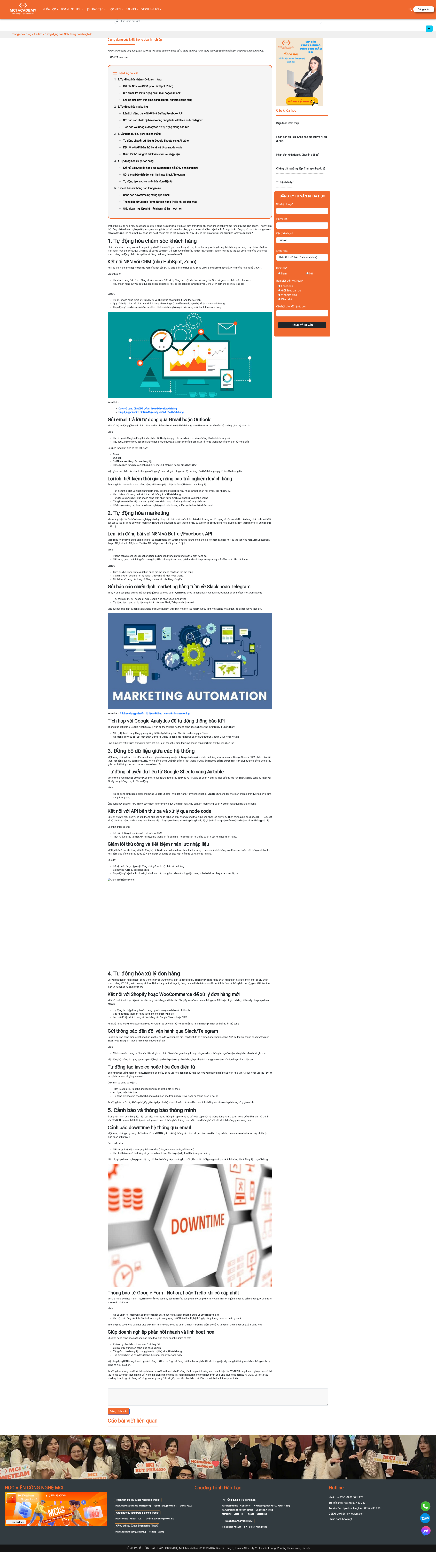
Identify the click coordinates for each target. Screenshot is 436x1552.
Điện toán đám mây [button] (287, 123)
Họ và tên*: (282, 218)
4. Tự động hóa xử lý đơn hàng (135, 161)
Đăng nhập (423, 9)
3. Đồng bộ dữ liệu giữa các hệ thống (139, 133)
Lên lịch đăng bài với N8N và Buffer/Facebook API (153, 113)
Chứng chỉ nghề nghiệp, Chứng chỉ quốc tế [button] (300, 168)
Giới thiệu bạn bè (291, 290)
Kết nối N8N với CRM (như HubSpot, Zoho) (148, 86)
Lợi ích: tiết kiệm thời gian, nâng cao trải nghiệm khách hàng (157, 99)
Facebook (287, 286)
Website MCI (289, 295)
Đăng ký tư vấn (302, 325)
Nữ (311, 273)
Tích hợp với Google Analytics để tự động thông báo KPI (156, 127)
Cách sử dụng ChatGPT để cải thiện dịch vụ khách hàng (148, 408)
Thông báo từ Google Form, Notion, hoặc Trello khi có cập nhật (160, 201)
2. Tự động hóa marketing (133, 106)
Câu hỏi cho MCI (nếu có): (291, 306)
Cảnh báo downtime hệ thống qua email (146, 195)
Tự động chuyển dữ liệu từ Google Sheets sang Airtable (156, 140)
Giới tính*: (281, 268)
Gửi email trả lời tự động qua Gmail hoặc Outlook (152, 93)
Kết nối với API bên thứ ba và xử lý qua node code (152, 147)
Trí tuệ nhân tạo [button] (285, 182)
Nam (284, 273)
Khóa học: (282, 250)
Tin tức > (39, 34)
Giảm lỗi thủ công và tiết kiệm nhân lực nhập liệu (151, 154)
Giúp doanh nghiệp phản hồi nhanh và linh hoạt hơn (152, 208)
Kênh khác (287, 299)
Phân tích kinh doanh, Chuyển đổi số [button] (297, 154)
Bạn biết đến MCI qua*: (289, 280)
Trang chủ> (19, 34)
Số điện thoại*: (285, 204)
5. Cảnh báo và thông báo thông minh (139, 188)
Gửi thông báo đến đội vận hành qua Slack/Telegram (154, 174)
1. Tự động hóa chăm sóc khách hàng (139, 79)
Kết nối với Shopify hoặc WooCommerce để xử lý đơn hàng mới (160, 167)
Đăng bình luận (118, 1411)
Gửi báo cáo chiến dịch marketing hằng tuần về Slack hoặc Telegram (163, 120)
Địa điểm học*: (284, 233)
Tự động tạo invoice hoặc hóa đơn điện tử (148, 181)
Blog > (30, 34)
